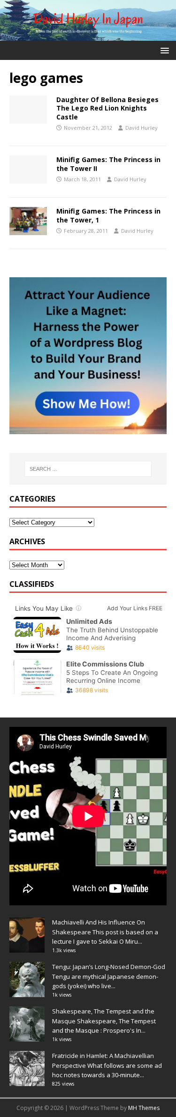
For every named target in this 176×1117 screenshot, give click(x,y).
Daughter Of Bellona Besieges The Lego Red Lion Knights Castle (107, 108)
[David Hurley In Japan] (88, 34)
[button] (163, 50)
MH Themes (144, 1108)
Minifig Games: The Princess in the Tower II (108, 163)
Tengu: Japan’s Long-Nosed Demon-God (108, 966)
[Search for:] (88, 469)
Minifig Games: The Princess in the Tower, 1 (108, 215)
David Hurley (141, 127)
